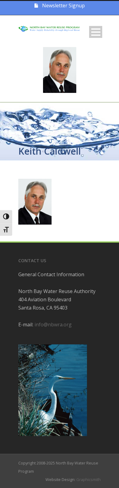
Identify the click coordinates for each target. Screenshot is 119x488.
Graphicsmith (88, 479)
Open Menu (95, 32)
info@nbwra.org (53, 324)
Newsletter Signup (63, 5)
